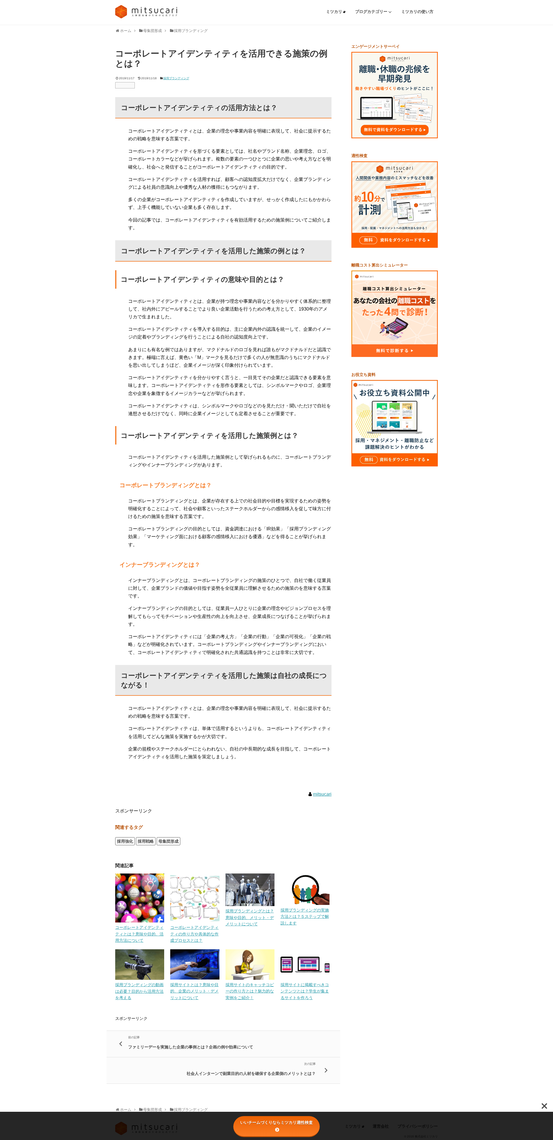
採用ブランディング (176, 78)
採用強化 (125, 841)
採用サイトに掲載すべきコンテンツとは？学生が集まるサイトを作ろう (305, 991)
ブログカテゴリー (372, 11)
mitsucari (322, 794)
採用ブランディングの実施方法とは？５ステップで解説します (305, 916)
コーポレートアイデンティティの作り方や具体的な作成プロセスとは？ (194, 934)
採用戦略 (146, 841)
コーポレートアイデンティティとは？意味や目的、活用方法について (139, 934)
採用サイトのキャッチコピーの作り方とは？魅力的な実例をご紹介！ (250, 991)
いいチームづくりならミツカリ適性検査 (276, 1122)
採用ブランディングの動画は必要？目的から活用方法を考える (139, 991)
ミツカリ (334, 11)
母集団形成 (168, 841)
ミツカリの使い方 (417, 11)
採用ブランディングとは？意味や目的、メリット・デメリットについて (250, 917)
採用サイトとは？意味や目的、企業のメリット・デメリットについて (194, 991)
